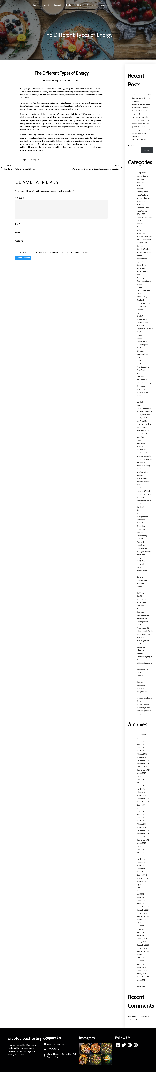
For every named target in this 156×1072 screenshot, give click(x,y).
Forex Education (143, 367)
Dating (139, 338)
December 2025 (143, 760)
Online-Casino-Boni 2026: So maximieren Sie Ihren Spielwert (142, 98)
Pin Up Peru (141, 561)
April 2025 (140, 786)
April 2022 (140, 894)
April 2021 (140, 932)
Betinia (139, 255)
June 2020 (140, 958)
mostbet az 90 (142, 453)
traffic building (142, 618)
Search (131, 145)
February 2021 (142, 939)
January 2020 (141, 974)
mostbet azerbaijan (144, 456)
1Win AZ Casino (142, 176)
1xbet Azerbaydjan (143, 198)
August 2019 (141, 980)
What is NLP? (141, 650)
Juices (139, 405)
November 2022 (143, 872)
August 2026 (141, 735)
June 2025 (140, 779)
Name (18, 224)
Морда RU (140, 676)
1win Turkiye (141, 182)
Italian (139, 395)
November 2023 (143, 834)
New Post (140, 507)
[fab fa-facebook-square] (118, 1045)
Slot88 (139, 596)
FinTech (140, 360)
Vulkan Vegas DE (143, 628)
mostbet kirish (142, 472)
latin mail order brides (145, 411)
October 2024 (142, 805)
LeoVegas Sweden (144, 424)
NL (138, 513)
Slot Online (141, 593)
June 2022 (140, 888)
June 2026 (140, 741)
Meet (139, 440)
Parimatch (140, 542)
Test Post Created (139, 139)
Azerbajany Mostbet (144, 236)
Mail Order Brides (143, 431)
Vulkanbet (140, 637)
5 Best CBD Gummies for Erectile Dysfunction (145, 217)
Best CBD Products (144, 249)
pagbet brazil (141, 539)
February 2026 (142, 754)
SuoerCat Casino (143, 615)
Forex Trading (142, 370)
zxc (138, 666)
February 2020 (142, 970)
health (139, 373)
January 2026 (141, 757)
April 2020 (140, 964)
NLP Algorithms (142, 516)
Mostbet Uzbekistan (144, 494)
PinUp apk (140, 564)
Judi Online (141, 399)
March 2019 (141, 986)
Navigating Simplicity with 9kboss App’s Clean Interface (141, 133)
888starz (140, 223)
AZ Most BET (141, 233)
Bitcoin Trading (142, 271)
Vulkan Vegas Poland (144, 634)
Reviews (140, 577)
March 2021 (141, 935)
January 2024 (141, 827)
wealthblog (141, 647)
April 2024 (140, 818)
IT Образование (142, 392)
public (139, 574)
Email (18, 233)
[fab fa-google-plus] (130, 1045)
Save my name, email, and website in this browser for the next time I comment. (52, 252)
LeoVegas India (142, 418)
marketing (140, 437)
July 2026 (140, 738)
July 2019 (140, 983)
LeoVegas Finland (143, 415)
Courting (140, 309)
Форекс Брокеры (143, 704)
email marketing (143, 354)
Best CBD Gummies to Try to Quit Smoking (144, 242)
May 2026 (140, 744)
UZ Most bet (141, 625)
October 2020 (142, 948)
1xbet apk (140, 188)
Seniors (140, 586)
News (139, 510)
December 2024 (143, 798)
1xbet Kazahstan (143, 208)
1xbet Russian (142, 211)
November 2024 (143, 802)
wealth (139, 644)
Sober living (141, 602)
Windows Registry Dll (144, 657)
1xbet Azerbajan (142, 195)
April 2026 (140, 748)
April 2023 (140, 856)
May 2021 (140, 929)
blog (138, 274)
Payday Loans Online (144, 551)
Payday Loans (142, 548)
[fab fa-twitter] (124, 1045)
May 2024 (140, 814)
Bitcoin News (141, 265)
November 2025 (143, 763)
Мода (139, 672)
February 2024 (142, 824)
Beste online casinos (144, 252)
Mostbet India (142, 469)
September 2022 (143, 878)
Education (140, 351)
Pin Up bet (141, 555)
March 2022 (141, 897)
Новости (140, 679)
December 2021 (143, 907)
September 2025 (143, 770)
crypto (139, 313)
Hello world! (132, 1020)
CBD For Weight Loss (144, 297)
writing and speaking (144, 663)
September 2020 (143, 951)
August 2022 (141, 881)
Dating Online (142, 341)
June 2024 (140, 811)
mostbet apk (141, 450)
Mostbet (140, 446)
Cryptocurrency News (145, 329)
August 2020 (141, 954)
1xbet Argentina (142, 192)
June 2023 (140, 849)
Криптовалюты (142, 669)
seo (138, 590)
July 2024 (140, 808)
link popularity (142, 427)
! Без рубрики (141, 173)
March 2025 (141, 789)
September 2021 (143, 916)
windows (140, 653)
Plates (139, 567)
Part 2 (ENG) (141, 545)
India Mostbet (142, 380)
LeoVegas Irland (142, 421)
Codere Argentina (143, 303)
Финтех (139, 701)
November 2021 (143, 910)
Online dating (142, 536)
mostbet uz (141, 488)
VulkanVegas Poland (144, 641)
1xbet (139, 185)
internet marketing (144, 383)
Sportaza (140, 612)
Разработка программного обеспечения (142, 691)
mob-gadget (141, 443)
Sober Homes (142, 599)
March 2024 (141, 821)
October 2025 (142, 767)
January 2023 (141, 865)
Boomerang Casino (144, 281)
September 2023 (143, 840)
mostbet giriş (142, 462)
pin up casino (142, 558)
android (139, 230)
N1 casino (140, 497)
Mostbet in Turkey (143, 466)
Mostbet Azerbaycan (144, 459)
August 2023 (141, 843)
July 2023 (140, 846)
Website (19, 241)
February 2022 (142, 900)
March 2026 (141, 751)
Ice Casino (141, 376)
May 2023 (140, 853)
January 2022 (141, 904)
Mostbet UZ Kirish (143, 491)
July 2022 (140, 884)
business (140, 284)
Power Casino (142, 571)
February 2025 (142, 792)
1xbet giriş (140, 204)
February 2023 (142, 862)
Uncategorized (35, 159)
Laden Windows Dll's (144, 408)
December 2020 (143, 945)
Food (139, 364)
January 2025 (141, 795)
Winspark (140, 660)
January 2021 (141, 942)
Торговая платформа (144, 698)
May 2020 (140, 961)
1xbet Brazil (141, 201)
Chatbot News (142, 300)
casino (139, 287)
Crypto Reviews (142, 319)
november (141, 520)
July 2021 (140, 923)
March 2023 (141, 859)
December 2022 (143, 869)
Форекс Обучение (143, 707)
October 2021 (142, 913)
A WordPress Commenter (137, 1016)
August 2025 (141, 773)
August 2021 (141, 919)
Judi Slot (140, 402)
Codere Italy (141, 306)
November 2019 (143, 977)
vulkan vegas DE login (145, 631)
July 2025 (140, 776)
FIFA (138, 357)
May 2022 (140, 891)
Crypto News (141, 316)
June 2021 (140, 926)
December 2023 (143, 830)
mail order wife (142, 434)
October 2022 (142, 875)
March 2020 (141, 967)
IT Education (141, 386)
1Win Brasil (140, 179)
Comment (20, 198)
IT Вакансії (141, 389)
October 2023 (142, 837)
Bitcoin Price (141, 268)
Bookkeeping (141, 278)
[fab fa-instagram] (136, 1045)
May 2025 (140, 783)
